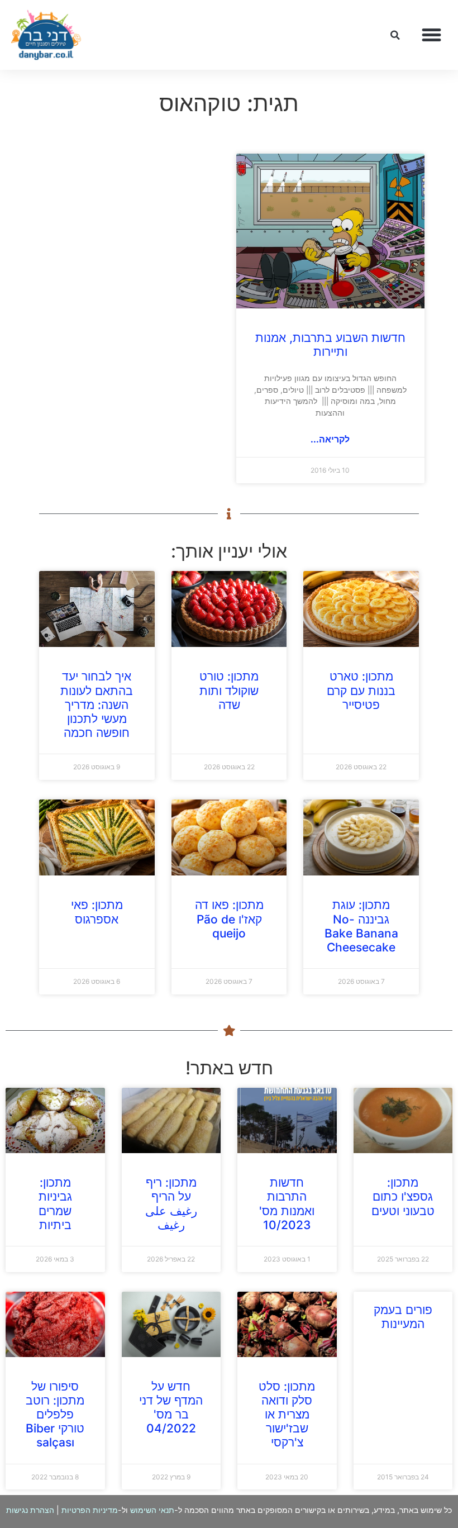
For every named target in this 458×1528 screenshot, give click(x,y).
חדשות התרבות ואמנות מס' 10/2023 (286, 1203)
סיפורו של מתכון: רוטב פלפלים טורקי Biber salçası (55, 1414)
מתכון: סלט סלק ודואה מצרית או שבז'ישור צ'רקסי (287, 1414)
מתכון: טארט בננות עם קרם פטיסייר (361, 690)
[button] (431, 35)
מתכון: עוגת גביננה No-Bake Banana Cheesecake (361, 926)
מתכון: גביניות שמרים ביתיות (55, 1203)
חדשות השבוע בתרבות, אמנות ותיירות (330, 345)
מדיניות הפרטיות (89, 1510)
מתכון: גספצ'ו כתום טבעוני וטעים (403, 1196)
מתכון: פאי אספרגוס (97, 912)
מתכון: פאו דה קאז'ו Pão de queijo (229, 919)
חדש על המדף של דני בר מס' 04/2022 (171, 1407)
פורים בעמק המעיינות (403, 1317)
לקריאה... (330, 439)
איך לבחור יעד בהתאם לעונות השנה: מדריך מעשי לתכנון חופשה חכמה (96, 704)
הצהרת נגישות (30, 1510)
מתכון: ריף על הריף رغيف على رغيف (171, 1203)
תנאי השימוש (152, 1510)
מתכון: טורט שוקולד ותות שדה (229, 690)
